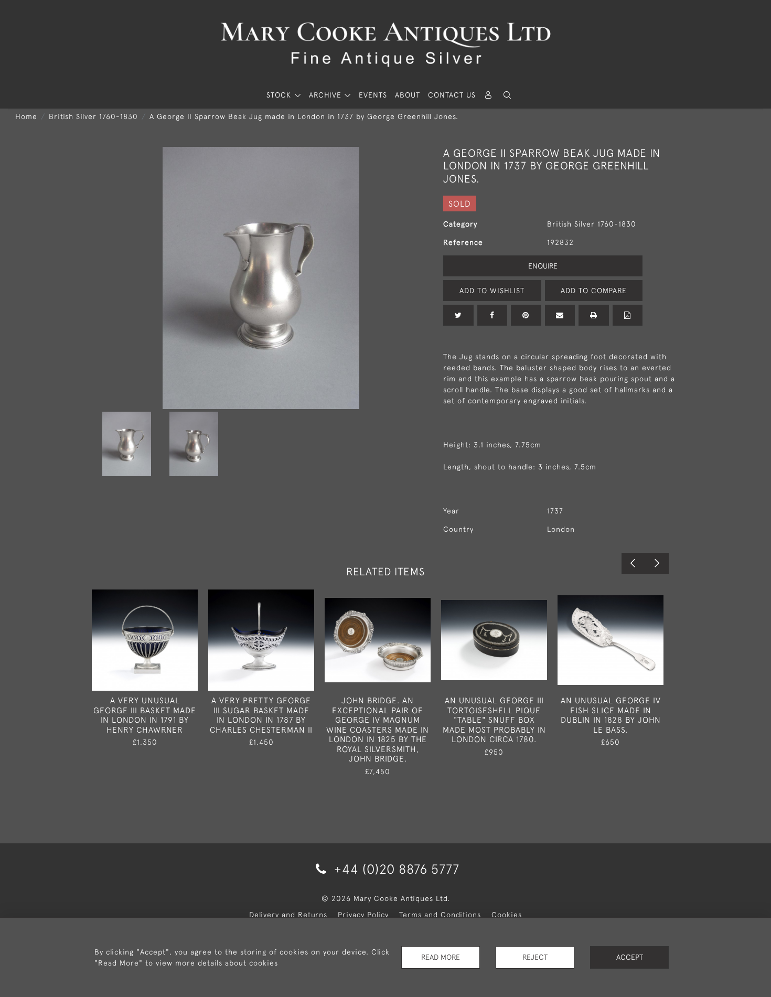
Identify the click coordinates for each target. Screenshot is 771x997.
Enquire (543, 266)
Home (26, 116)
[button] (507, 95)
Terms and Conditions (440, 914)
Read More (440, 957)
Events (373, 95)
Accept (629, 957)
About (407, 95)
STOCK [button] (280, 95)
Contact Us (452, 95)
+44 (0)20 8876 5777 (394, 868)
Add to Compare (594, 290)
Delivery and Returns (288, 914)
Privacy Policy (363, 914)
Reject (535, 957)
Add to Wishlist (491, 290)
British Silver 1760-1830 (93, 116)
